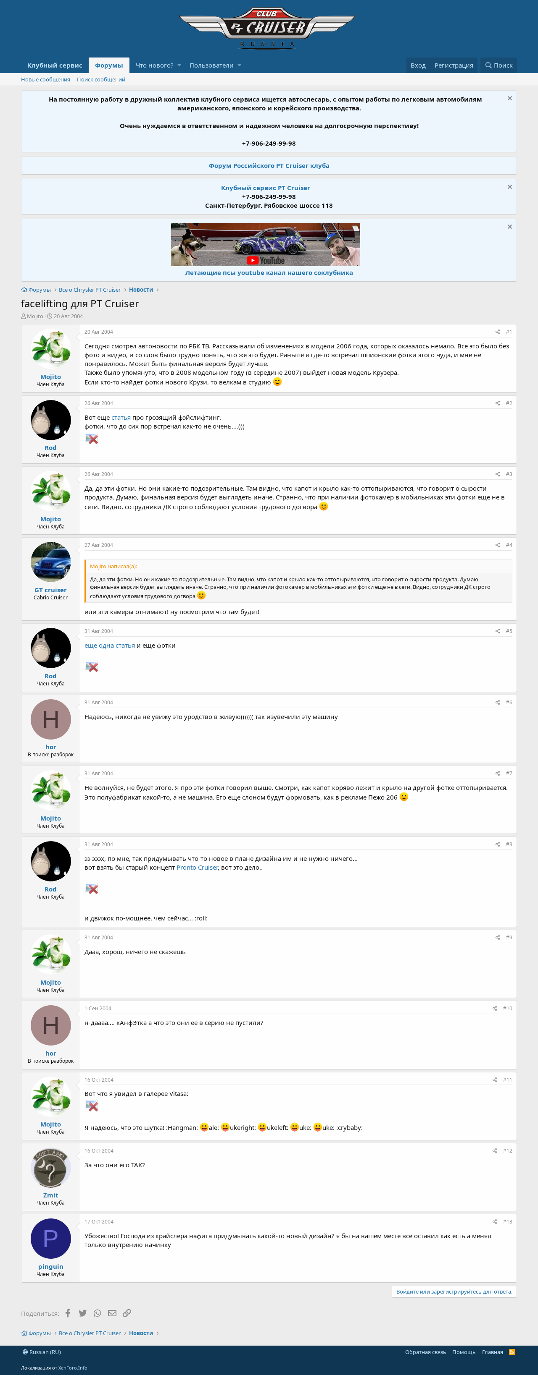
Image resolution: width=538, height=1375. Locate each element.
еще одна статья (109, 645)
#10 (507, 1008)
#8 (509, 844)
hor (50, 746)
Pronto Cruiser (197, 867)
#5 (509, 631)
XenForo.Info (72, 1368)
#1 (509, 331)
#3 (509, 474)
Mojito (35, 316)
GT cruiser (50, 590)
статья (121, 417)
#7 (509, 773)
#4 (509, 545)
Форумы (109, 65)
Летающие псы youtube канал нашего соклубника (269, 272)
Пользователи (212, 65)
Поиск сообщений (101, 79)
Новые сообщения (45, 79)
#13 (507, 1221)
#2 (509, 403)
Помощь (464, 1352)
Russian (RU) (44, 1352)
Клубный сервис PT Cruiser (265, 187)
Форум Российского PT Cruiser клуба (269, 165)
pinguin (50, 1266)
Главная (492, 1352)
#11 (507, 1079)
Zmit (50, 1195)
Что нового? (155, 65)
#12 (507, 1150)
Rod (51, 447)
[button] (179, 65)
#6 (509, 702)
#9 (509, 937)
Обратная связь (425, 1352)
